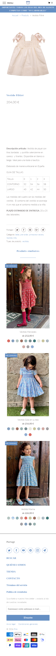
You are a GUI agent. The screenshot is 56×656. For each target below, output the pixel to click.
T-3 (34, 115)
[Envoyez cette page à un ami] (42, 230)
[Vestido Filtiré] (28, 53)
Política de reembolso (16, 592)
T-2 (26, 115)
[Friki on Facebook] (17, 550)
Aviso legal (11, 624)
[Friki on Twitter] (9, 550)
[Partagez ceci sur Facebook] (23, 230)
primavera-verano (36, 234)
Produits (25, 15)
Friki (16, 629)
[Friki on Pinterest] (31, 550)
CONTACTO (13, 578)
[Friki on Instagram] (38, 550)
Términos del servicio (16, 585)
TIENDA (11, 571)
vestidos (25, 241)
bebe (17, 234)
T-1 (18, 115)
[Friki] (28, 3)
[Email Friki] (45, 550)
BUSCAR (11, 558)
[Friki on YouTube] (24, 550)
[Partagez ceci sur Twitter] (16, 230)
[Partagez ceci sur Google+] (36, 230)
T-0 (9, 115)
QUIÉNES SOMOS (16, 565)
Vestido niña (11, 238)
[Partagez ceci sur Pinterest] (29, 230)
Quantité (10, 135)
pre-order (24, 234)
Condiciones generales (28, 624)
